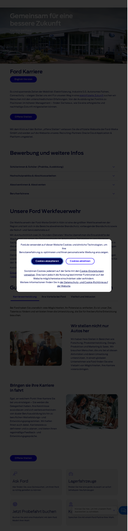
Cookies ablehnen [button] (80, 261)
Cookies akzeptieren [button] (47, 261)
